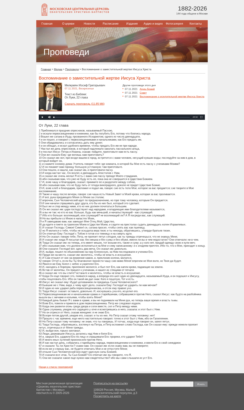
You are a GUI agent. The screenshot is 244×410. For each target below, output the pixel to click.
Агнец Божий (147, 89)
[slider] (122, 117)
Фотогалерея (174, 23)
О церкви (68, 23)
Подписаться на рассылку (110, 383)
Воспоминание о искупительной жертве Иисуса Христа (172, 96)
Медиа (58, 69)
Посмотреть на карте (107, 396)
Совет (143, 92)
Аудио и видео (153, 23)
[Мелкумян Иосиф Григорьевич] (50, 110)
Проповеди (72, 69)
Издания (132, 23)
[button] (49, 117)
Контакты (196, 23)
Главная (47, 23)
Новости (89, 23)
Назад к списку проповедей (56, 366)
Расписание (111, 23)
